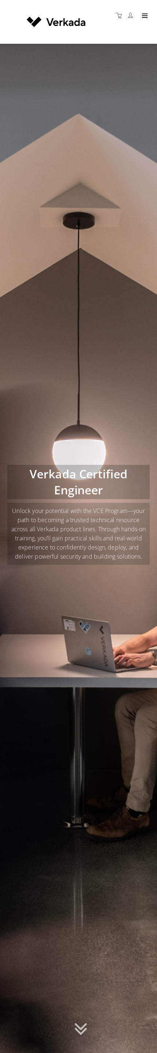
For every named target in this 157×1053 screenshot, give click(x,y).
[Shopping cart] (121, 15)
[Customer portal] (132, 15)
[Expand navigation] (144, 16)
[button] (81, 1032)
